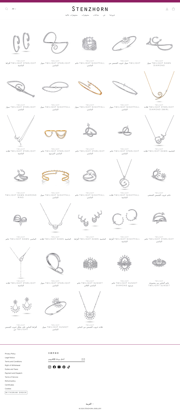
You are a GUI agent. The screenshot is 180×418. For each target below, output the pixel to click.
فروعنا (112, 15)
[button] (14, 9)
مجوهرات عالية (71, 15)
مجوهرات (85, 15)
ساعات (96, 15)
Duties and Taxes (11, 369)
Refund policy (10, 381)
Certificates (9, 385)
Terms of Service (11, 377)
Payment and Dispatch (13, 373)
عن (104, 15)
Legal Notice (10, 357)
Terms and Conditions (13, 361)
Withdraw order (16, 392)
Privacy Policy (10, 354)
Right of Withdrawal (12, 365)
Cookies (8, 389)
